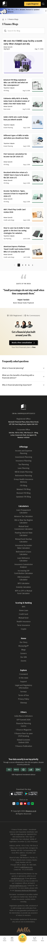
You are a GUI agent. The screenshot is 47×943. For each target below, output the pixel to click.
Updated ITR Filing (23, 497)
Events (23, 661)
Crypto (23, 629)
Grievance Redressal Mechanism (25, 890)
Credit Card (23, 614)
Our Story (23, 642)
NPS (23, 607)
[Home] (3, 19)
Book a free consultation (22, 343)
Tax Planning (23, 464)
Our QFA (23, 657)
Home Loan (23, 610)
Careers (23, 653)
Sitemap (23, 703)
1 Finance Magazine (23, 730)
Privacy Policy (23, 699)
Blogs (23, 650)
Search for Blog (14, 31)
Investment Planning (23, 457)
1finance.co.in (30, 811)
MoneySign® (23, 646)
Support (23, 682)
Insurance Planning (23, 461)
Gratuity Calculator (23, 587)
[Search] (43, 4)
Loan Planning (23, 468)
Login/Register (32, 4)
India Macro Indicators (23, 716)
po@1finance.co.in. (26, 867)
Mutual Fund (23, 618)
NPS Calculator (24, 583)
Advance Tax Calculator (23, 516)
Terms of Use (23, 695)
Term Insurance (23, 625)
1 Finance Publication (23, 746)
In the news (23, 678)
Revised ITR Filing (23, 493)
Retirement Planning (23, 476)
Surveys (23, 692)
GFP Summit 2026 (23, 720)
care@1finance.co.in (17, 878)
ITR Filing (23, 486)
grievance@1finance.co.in (18, 886)
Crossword (23, 674)
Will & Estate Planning (23, 472)
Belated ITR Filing (23, 489)
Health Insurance (23, 622)
